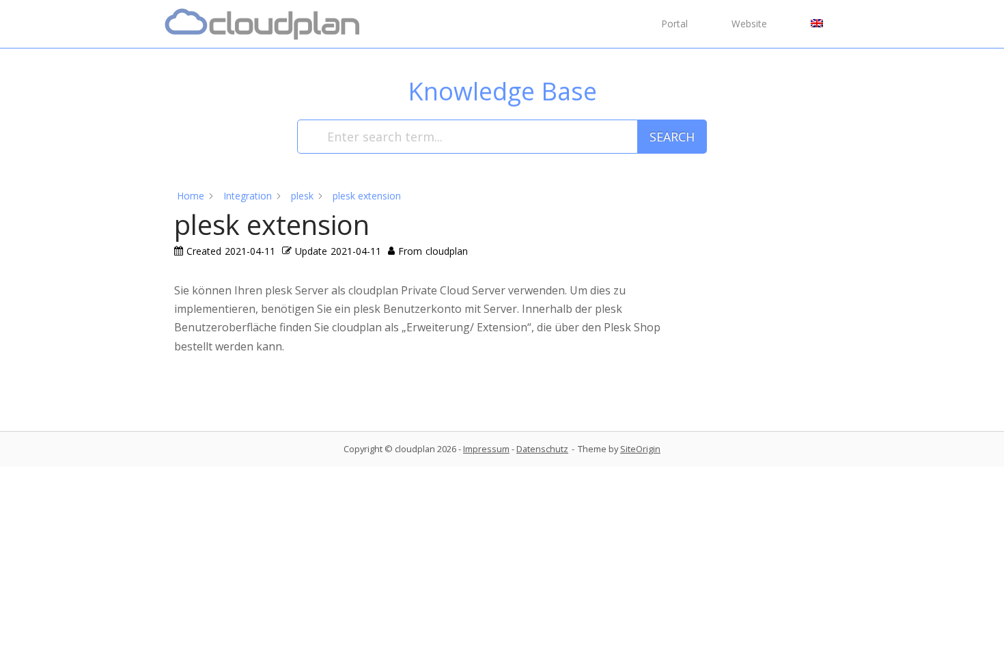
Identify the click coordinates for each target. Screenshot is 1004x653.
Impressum (486, 449)
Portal (675, 23)
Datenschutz (542, 449)
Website (749, 23)
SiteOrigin (640, 449)
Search (672, 136)
